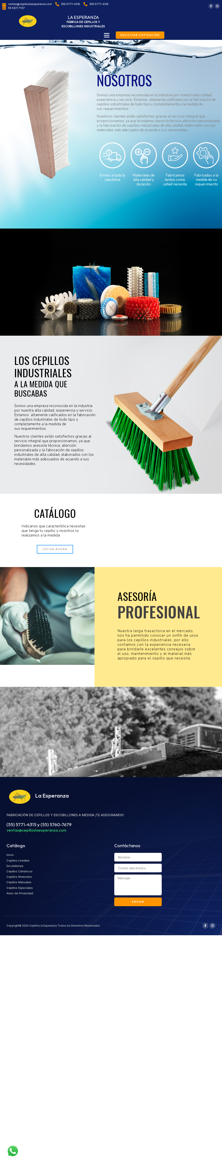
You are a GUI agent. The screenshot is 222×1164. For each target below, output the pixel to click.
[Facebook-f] (211, 6)
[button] (106, 35)
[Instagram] (217, 6)
